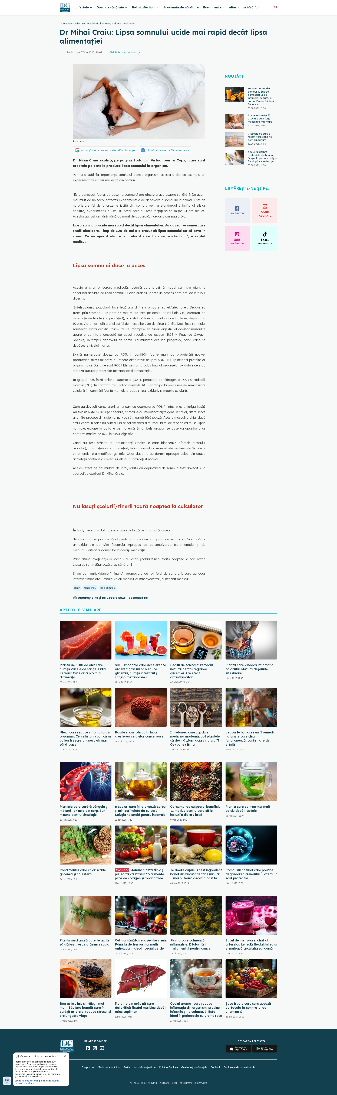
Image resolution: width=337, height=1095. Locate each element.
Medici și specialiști (109, 1067)
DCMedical (66, 23)
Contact (215, 1067)
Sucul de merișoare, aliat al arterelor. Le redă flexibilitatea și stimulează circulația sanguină (251, 944)
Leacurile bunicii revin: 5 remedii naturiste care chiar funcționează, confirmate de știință (250, 738)
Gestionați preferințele (194, 1067)
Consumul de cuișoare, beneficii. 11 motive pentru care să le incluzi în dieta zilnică (195, 811)
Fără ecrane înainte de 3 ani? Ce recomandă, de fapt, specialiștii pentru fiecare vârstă (262, 150)
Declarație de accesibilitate (239, 1067)
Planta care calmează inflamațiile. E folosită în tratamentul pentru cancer (191, 944)
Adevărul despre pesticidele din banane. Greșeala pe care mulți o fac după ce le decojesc (262, 130)
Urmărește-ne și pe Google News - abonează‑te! (113, 597)
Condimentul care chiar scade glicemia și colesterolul (83, 872)
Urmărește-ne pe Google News (168, 150)
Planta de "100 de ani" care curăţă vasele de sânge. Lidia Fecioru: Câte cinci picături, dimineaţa (83, 671)
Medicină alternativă (99, 23)
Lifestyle (80, 23)
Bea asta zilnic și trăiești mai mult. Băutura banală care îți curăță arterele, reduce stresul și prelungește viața (85, 1010)
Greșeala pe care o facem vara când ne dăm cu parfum (260, 110)
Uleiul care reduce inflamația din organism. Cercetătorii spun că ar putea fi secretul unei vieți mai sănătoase (85, 738)
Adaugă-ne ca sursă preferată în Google (108, 150)
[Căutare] (275, 7)
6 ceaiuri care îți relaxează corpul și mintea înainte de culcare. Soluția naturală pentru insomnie (141, 811)
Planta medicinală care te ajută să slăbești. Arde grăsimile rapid (84, 942)
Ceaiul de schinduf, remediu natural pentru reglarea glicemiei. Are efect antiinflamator (191, 671)
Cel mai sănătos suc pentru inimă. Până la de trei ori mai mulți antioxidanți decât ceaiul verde (141, 944)
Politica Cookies (168, 1067)
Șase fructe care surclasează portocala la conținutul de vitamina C (248, 1008)
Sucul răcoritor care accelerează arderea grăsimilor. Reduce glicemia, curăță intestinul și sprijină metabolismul (140, 671)
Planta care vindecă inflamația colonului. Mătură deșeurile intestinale (249, 669)
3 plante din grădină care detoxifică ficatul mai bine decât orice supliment (140, 1008)
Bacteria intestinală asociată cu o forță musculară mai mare (260, 91)
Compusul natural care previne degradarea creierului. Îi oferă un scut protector (251, 874)
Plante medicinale (124, 23)
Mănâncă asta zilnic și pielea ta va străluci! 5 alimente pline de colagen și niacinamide (139, 874)
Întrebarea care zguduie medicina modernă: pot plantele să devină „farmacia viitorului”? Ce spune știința (195, 738)
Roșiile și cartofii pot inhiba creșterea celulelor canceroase (139, 734)
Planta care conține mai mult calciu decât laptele (248, 809)
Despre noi (88, 1067)
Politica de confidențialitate (140, 1067)
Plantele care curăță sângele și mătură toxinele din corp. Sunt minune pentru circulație (84, 811)
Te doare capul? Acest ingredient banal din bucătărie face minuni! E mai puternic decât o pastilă (196, 874)
